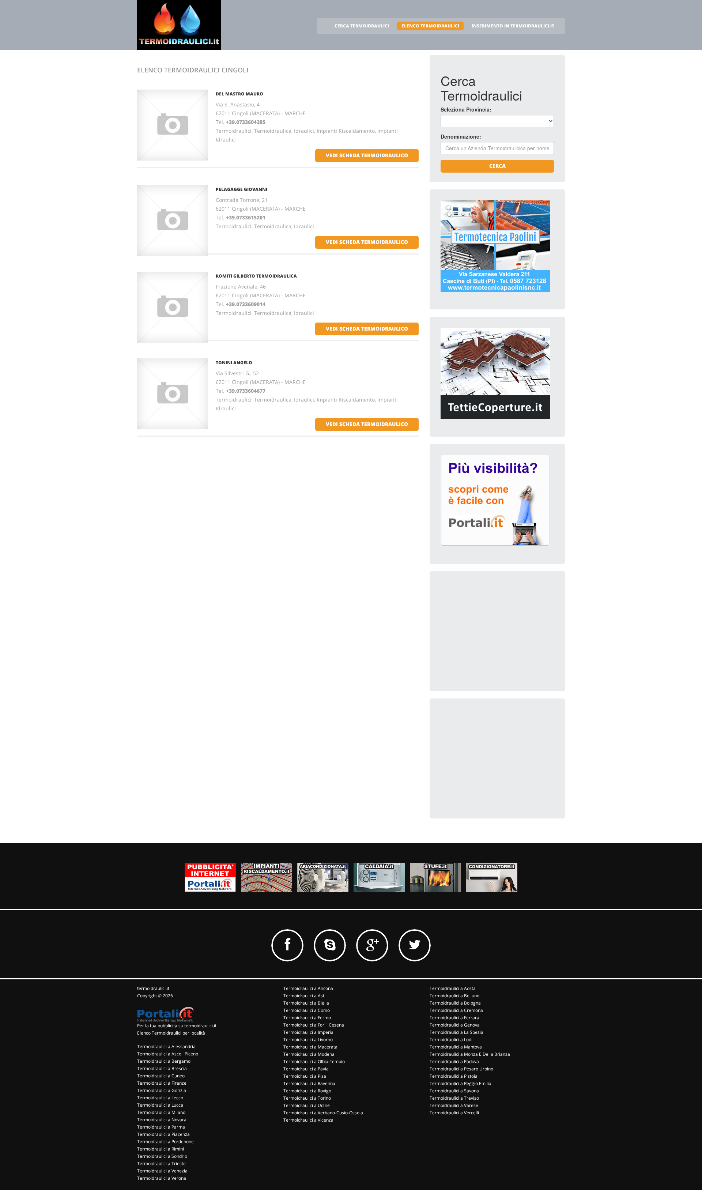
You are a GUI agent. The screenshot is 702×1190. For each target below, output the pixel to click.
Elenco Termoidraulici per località (171, 1033)
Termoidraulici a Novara (161, 1119)
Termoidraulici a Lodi (451, 1039)
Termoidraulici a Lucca (160, 1105)
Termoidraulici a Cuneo (161, 1076)
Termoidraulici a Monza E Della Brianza (470, 1054)
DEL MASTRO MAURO (239, 94)
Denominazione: (461, 136)
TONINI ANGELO (234, 362)
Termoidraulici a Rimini (160, 1149)
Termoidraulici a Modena (309, 1054)
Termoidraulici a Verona (161, 1178)
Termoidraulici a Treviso (454, 1098)
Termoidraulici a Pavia (306, 1069)
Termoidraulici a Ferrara (454, 1017)
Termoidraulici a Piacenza (163, 1134)
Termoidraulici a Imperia (308, 1032)
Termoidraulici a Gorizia (161, 1090)
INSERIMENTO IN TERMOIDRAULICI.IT (513, 26)
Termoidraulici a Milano (161, 1112)
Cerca (497, 165)
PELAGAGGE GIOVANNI (241, 189)
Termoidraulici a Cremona (456, 1010)
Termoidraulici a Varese (454, 1105)
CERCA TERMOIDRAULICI (362, 26)
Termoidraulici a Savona (454, 1091)
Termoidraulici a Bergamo (163, 1061)
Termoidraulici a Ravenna (309, 1083)
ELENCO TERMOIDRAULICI (430, 26)
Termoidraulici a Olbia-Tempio (314, 1061)
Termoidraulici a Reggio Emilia (460, 1083)
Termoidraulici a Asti (304, 996)
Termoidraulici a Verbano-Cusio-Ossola (323, 1113)
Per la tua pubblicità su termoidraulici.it (176, 1026)
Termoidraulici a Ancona (308, 988)
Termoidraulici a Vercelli (454, 1113)
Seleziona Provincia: (466, 109)
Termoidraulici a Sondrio (162, 1156)
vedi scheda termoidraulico (367, 155)
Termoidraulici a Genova (455, 1025)
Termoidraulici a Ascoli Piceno (167, 1054)
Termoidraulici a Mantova (456, 1047)
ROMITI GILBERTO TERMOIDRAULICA (256, 276)
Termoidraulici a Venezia (162, 1171)
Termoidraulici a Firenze (161, 1083)
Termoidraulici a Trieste (161, 1163)
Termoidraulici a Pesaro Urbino (461, 1069)
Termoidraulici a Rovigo (307, 1091)
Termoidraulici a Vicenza (308, 1120)
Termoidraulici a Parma (161, 1127)
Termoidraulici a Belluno (454, 996)
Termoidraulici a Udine (306, 1105)
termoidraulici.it (153, 988)
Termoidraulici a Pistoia (454, 1076)
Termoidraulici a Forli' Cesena (313, 1025)
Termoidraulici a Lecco (160, 1098)
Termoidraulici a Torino (307, 1098)
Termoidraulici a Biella (306, 1003)
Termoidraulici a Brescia (162, 1068)
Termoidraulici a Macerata (310, 1047)
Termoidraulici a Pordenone (165, 1141)
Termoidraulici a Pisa (304, 1076)
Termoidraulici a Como (306, 1010)
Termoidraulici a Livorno (308, 1039)
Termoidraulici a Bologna (455, 1003)
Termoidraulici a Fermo (307, 1017)
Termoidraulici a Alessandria (166, 1046)
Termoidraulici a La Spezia (456, 1032)
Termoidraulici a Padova (454, 1061)
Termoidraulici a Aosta (453, 988)
